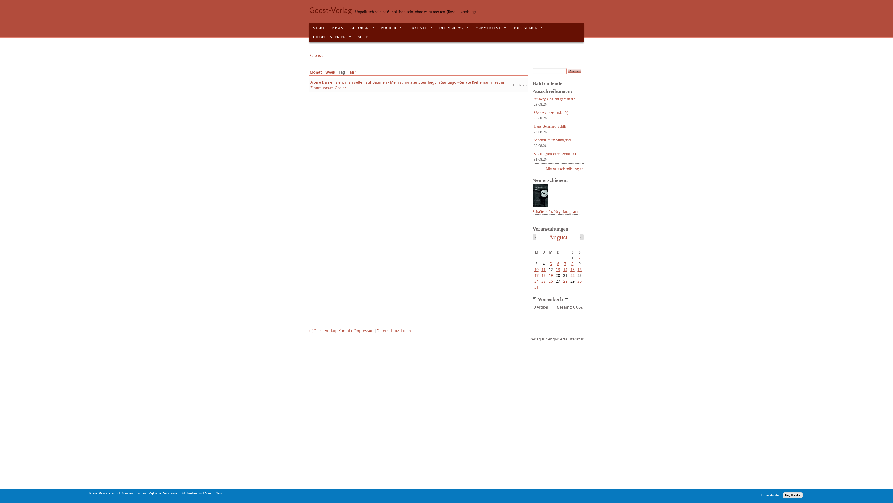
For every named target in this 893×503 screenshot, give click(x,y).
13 (558, 269)
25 (543, 281)
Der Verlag (449, 28)
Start (319, 28)
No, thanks (792, 495)
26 (551, 281)
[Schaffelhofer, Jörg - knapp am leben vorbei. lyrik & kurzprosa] (540, 206)
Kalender (317, 55)
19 (551, 275)
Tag (343, 72)
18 (543, 275)
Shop (363, 37)
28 (565, 281)
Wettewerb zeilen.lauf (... (552, 113)
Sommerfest (486, 28)
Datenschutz (388, 330)
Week (330, 72)
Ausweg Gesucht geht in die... (556, 99)
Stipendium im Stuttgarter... (554, 140)
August (558, 237)
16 (579, 269)
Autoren (358, 28)
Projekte (416, 28)
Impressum (364, 330)
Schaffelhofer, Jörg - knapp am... (556, 212)
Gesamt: (564, 307)
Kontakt (345, 330)
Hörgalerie (523, 28)
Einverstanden (770, 495)
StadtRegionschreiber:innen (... (556, 154)
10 (536, 269)
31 (536, 287)
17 (536, 275)
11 (543, 269)
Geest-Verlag (330, 10)
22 (572, 275)
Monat (316, 72)
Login (406, 330)
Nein (219, 493)
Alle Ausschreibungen (565, 168)
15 (572, 269)
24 (536, 281)
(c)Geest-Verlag (322, 330)
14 (565, 269)
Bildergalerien (327, 37)
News (337, 28)
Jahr (352, 72)
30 (579, 281)
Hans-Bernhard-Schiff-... (552, 126)
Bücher (386, 28)
